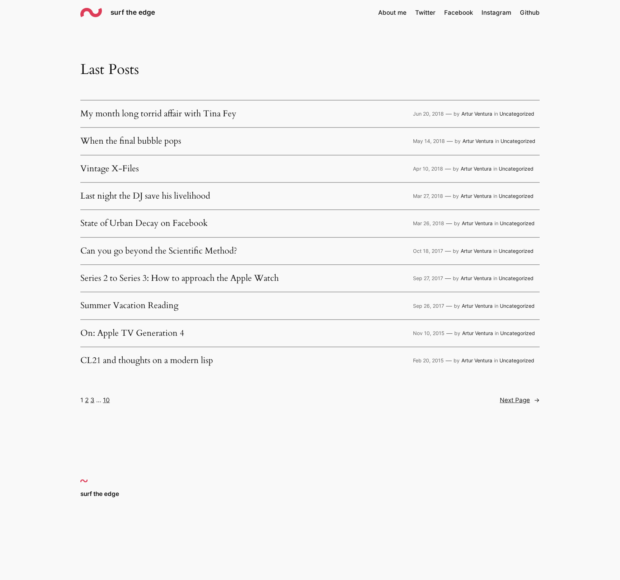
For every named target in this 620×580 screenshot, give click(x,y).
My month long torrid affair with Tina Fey (158, 114)
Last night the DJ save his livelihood (145, 196)
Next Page (520, 400)
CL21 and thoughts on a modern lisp (146, 360)
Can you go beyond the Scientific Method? (158, 251)
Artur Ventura (476, 114)
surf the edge (133, 12)
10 (106, 400)
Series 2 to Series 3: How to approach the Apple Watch (179, 278)
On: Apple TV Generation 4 (132, 333)
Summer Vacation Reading (129, 305)
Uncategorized (516, 114)
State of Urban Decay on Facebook (144, 223)
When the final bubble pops (130, 141)
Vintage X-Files (109, 168)
